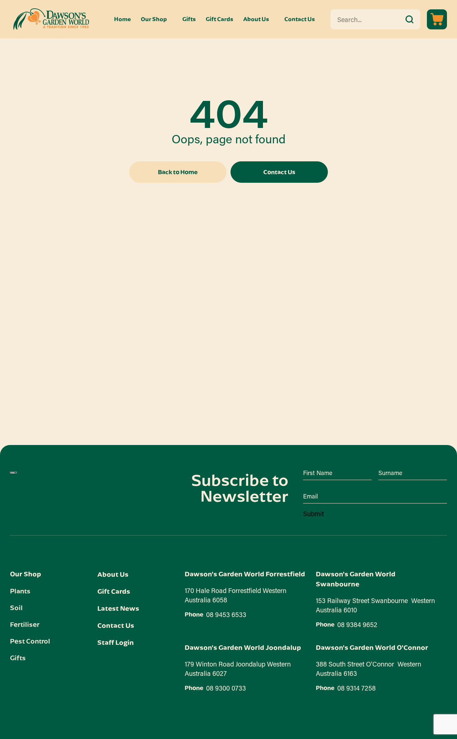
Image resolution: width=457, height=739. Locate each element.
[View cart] (437, 19)
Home (122, 19)
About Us (256, 19)
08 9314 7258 (356, 688)
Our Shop (154, 19)
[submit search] (409, 19)
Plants (20, 590)
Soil (16, 607)
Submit (313, 513)
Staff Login (115, 642)
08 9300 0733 (226, 688)
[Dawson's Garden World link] (13, 473)
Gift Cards (219, 19)
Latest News (118, 608)
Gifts (189, 19)
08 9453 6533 (226, 614)
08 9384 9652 (357, 624)
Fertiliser (24, 624)
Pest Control (30, 640)
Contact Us (299, 19)
